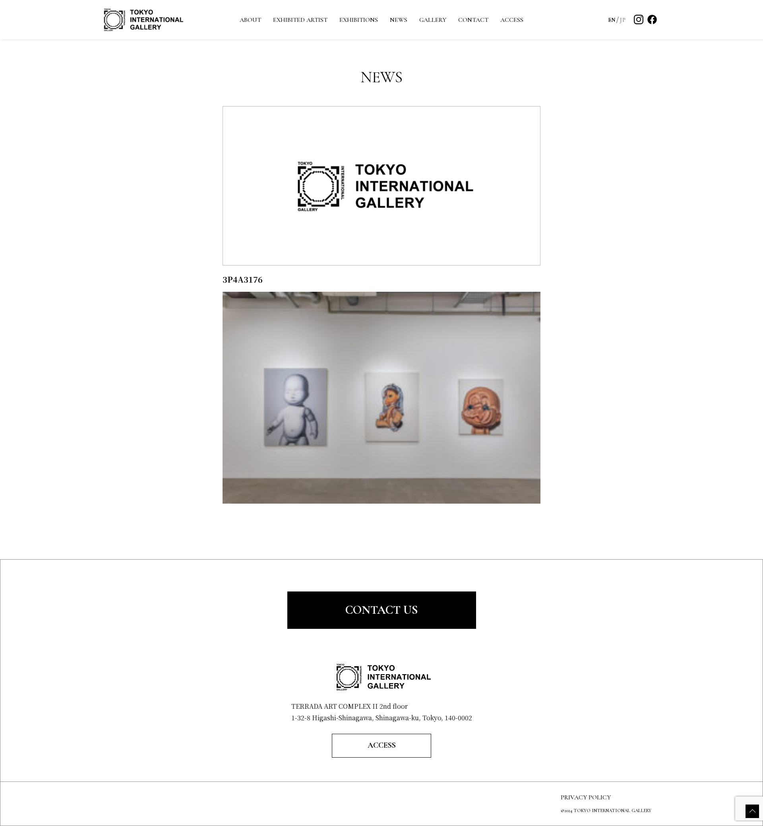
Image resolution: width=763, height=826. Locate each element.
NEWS (398, 20)
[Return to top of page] (752, 811)
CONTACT (473, 20)
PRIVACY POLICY (586, 797)
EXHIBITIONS (358, 20)
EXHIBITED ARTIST (300, 20)
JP (623, 20)
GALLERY (432, 20)
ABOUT (250, 20)
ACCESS (511, 20)
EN (612, 20)
